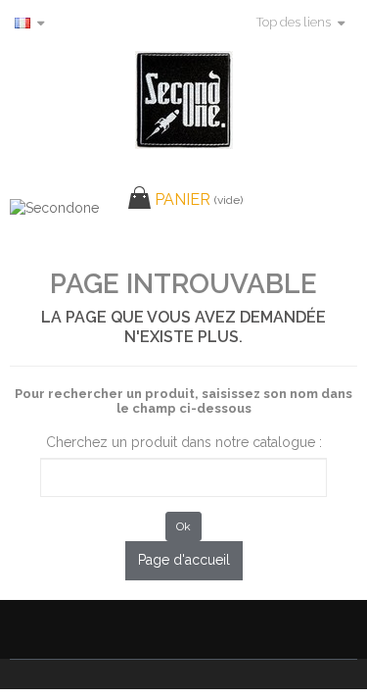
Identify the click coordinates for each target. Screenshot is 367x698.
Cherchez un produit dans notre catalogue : (184, 442)
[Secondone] (184, 100)
